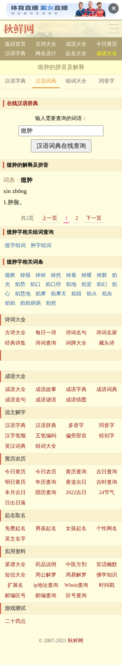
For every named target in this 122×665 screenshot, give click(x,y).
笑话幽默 (106, 564)
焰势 (20, 284)
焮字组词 (15, 245)
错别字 (107, 435)
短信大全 (15, 574)
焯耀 (86, 275)
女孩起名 (76, 528)
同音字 (107, 81)
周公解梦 (45, 574)
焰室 (86, 284)
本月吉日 (15, 492)
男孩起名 (45, 528)
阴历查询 (45, 492)
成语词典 (106, 389)
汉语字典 (15, 53)
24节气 (107, 492)
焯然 (56, 275)
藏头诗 (107, 343)
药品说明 (45, 564)
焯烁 (25, 275)
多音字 (76, 425)
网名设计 (45, 53)
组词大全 (76, 81)
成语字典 (76, 389)
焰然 (51, 303)
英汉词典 (15, 446)
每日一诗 (45, 332)
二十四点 (15, 621)
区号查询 (76, 595)
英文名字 (15, 538)
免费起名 (15, 528)
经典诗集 (15, 343)
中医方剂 (76, 564)
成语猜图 (76, 399)
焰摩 (40, 293)
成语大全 (76, 44)
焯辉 (102, 275)
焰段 (76, 293)
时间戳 (107, 585)
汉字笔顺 (15, 435)
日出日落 (15, 502)
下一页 (94, 218)
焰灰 (107, 293)
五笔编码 (45, 435)
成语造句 (15, 399)
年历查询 (45, 482)
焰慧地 (23, 293)
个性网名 (106, 528)
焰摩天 (58, 293)
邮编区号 (15, 595)
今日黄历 (106, 44)
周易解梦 (76, 574)
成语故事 (45, 389)
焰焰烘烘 (30, 303)
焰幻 (102, 284)
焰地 (71, 284)
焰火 (92, 293)
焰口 (35, 284)
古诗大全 (45, 44)
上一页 (49, 218)
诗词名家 (106, 332)
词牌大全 (76, 343)
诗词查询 (45, 343)
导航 (114, 28)
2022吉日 (76, 492)
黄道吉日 (76, 482)
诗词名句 (76, 332)
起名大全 (76, 53)
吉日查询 (106, 471)
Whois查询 (76, 585)
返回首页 (15, 44)
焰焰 (10, 303)
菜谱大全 (15, 564)
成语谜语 (45, 399)
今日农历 (45, 471)
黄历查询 (76, 471)
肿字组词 (41, 245)
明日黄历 (15, 482)
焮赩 (10, 275)
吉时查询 (106, 482)
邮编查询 (45, 595)
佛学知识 (106, 574)
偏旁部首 (76, 435)
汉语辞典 (45, 425)
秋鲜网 (24, 28)
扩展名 (15, 585)
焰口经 (53, 284)
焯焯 (40, 275)
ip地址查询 (46, 585)
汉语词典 (45, 81)
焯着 (71, 275)
